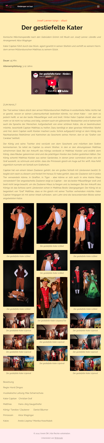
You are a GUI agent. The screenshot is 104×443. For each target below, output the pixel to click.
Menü (98, 6)
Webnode (59, 438)
